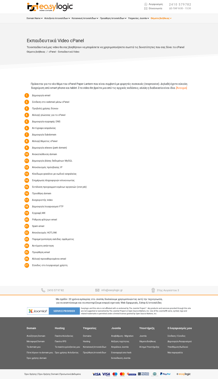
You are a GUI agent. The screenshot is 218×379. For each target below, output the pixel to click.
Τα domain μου (34, 347)
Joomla (143, 336)
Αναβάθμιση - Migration (122, 336)
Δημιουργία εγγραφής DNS (46, 121)
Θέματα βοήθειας (160, 18)
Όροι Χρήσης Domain (48, 374)
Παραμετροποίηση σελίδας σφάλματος (53, 239)
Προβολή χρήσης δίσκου (45, 108)
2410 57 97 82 (55, 290)
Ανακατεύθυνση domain (44, 154)
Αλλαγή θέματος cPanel (44, 141)
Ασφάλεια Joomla (120, 347)
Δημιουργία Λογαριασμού (179, 341)
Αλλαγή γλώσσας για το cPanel (48, 115)
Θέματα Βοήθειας (147, 341)
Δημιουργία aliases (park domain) (49, 147)
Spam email (38, 226)
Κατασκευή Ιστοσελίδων (84, 18)
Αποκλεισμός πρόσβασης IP (47, 167)
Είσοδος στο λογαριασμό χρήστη (49, 265)
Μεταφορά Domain (36, 341)
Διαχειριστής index (42, 200)
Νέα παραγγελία (175, 352)
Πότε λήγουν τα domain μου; (38, 352)
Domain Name (33, 18)
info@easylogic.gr (112, 290)
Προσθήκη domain (41, 193)
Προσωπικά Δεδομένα (70, 374)
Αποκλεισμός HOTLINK (44, 232)
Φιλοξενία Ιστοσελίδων (56, 18)
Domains (87, 336)
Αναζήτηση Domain (36, 336)
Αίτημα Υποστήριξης (149, 347)
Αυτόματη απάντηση (43, 245)
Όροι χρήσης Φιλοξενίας (67, 352)
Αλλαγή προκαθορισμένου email (49, 258)
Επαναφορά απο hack (121, 352)
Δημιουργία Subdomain (44, 134)
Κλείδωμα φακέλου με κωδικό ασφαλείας (54, 173)
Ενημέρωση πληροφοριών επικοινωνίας (53, 180)
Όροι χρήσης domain (37, 358)
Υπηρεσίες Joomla (137, 18)
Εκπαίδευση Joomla (120, 358)
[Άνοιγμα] (181, 87)
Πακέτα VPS (60, 341)
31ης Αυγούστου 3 (168, 290)
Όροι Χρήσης (30, 374)
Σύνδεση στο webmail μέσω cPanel (50, 102)
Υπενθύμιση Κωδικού (178, 347)
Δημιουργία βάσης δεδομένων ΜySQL (52, 160)
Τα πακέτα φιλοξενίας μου (67, 347)
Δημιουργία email (41, 95)
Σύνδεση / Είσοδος (177, 336)
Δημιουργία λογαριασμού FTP (47, 206)
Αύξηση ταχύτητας (120, 341)
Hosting (86, 341)
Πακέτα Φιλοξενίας (64, 336)
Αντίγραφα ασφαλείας (44, 128)
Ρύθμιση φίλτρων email (44, 219)
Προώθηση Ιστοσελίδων (112, 18)
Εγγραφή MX (38, 213)
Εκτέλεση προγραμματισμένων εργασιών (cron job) (59, 186)
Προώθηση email (41, 252)
